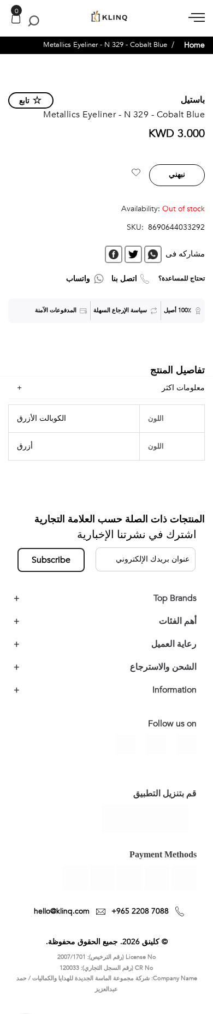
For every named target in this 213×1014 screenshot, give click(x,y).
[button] (136, 174)
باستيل (193, 100)
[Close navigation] (11, 11)
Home (194, 45)
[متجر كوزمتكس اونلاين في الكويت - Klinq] (106, 17)
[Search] (31, 20)
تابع (24, 101)
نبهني (177, 174)
